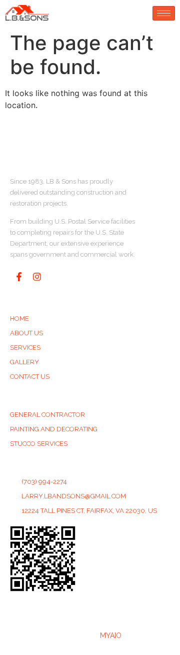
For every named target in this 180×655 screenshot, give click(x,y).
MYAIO (111, 635)
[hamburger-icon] (163, 13)
